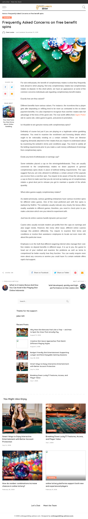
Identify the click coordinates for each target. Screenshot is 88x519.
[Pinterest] (5, 93)
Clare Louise (10, 32)
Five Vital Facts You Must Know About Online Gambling (8, 123)
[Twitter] (12, 87)
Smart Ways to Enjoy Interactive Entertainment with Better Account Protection (17, 439)
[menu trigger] (5, 7)
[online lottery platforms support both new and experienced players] (66, 466)
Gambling (7, 17)
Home (4, 13)
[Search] (83, 7)
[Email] (12, 93)
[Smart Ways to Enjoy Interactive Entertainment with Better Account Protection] (22, 366)
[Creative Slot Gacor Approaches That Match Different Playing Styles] (22, 344)
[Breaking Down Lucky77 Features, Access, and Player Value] (22, 378)
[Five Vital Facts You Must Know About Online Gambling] (9, 112)
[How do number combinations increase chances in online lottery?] (22, 466)
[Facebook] (5, 87)
